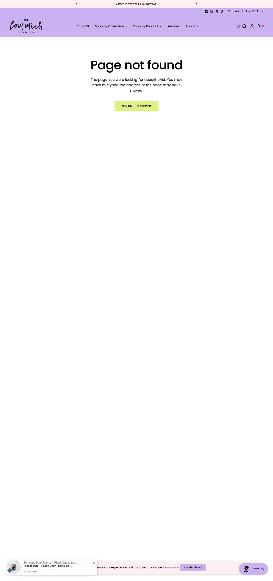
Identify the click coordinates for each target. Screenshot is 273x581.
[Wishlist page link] (236, 26)
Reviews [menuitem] (173, 26)
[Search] (244, 26)
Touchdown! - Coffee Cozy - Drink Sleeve (48, 565)
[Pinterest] (217, 11)
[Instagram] (211, 11)
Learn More (171, 567)
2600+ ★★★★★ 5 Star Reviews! (136, 4)
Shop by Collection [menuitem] (109, 26)
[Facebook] (206, 11)
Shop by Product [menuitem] (145, 26)
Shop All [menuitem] (83, 26)
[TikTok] (222, 11)
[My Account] (252, 26)
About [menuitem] (190, 26)
